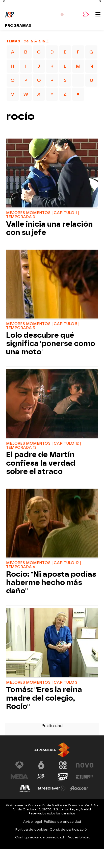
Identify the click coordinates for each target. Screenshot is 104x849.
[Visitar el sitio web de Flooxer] (79, 788)
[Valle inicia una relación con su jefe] (52, 174)
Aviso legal (32, 822)
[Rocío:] (52, 524)
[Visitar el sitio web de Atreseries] (41, 777)
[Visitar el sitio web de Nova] (84, 765)
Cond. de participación (69, 829)
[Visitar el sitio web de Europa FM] (84, 777)
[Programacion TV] (74, 14)
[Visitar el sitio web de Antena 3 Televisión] (19, 765)
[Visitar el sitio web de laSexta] (41, 765)
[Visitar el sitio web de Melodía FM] (25, 788)
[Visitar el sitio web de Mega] (19, 777)
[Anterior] (4, 1)
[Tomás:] (52, 643)
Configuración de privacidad (39, 837)
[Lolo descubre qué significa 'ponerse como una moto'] (52, 285)
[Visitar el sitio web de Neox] (63, 765)
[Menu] (98, 14)
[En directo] (62, 14)
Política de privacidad (62, 822)
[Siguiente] (100, 1)
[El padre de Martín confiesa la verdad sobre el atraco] (52, 404)
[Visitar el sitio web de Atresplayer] (52, 788)
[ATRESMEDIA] (52, 749)
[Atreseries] (26, 14)
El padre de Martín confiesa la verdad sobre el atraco (40, 462)
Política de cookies (31, 829)
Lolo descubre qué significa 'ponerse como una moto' (50, 343)
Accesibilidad (79, 837)
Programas (18, 25)
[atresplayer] (86, 14)
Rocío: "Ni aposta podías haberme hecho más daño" (51, 582)
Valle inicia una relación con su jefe (49, 228)
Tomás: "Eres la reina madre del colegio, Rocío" (44, 697)
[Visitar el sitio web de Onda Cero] (63, 777)
